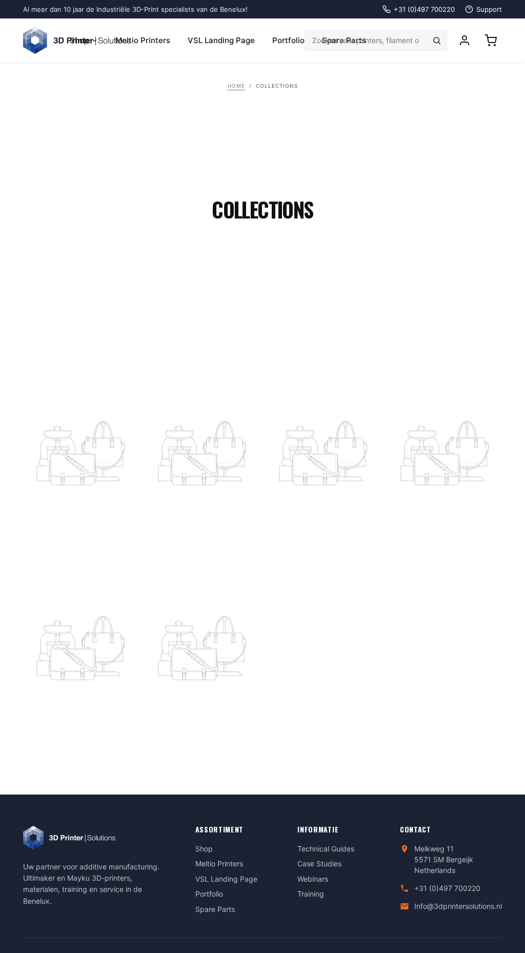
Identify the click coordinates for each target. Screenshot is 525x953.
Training (310, 893)
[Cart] (490, 40)
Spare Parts (215, 909)
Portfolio (288, 40)
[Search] (437, 40)
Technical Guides (325, 848)
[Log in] (464, 40)
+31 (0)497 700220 (447, 888)
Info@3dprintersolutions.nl (458, 906)
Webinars (312, 879)
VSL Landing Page (221, 40)
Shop (79, 40)
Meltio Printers (142, 40)
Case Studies (319, 863)
